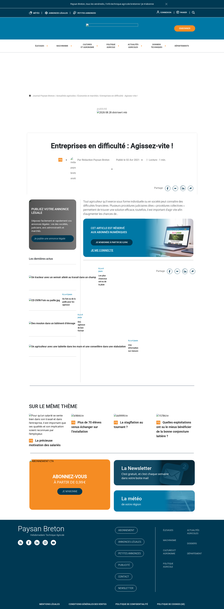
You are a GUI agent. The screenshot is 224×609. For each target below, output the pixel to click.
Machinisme (62, 46)
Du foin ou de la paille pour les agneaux (69, 302)
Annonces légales (129, 541)
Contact (123, 576)
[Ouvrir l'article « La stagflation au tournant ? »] (121, 415)
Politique (111, 45)
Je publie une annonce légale (49, 238)
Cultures (87, 45)
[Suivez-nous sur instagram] (45, 542)
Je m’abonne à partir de (112, 242)
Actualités (133, 45)
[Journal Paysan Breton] (112, 28)
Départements (182, 46)
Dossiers (156, 45)
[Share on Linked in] (183, 187)
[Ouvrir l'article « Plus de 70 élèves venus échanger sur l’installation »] (77, 415)
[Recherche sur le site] (193, 12)
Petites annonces (129, 553)
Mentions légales (49, 604)
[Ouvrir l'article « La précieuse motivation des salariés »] (48, 424)
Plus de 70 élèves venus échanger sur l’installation (86, 427)
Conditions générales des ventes (87, 604)
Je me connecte (102, 250)
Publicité (124, 565)
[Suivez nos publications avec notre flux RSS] (20, 542)
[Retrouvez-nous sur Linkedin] (37, 542)
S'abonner (184, 28)
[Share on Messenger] (175, 187)
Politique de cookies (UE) (171, 604)
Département (194, 553)
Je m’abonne (69, 491)
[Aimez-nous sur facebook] (28, 542)
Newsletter (125, 588)
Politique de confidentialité (132, 604)
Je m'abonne (147, 4)
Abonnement (126, 530)
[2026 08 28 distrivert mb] (112, 113)
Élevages (39, 46)
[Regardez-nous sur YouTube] (53, 542)
